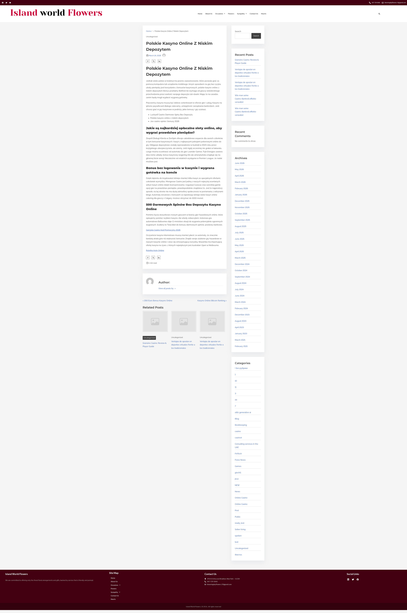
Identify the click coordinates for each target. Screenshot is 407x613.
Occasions (219, 14)
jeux (237, 479)
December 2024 (242, 264)
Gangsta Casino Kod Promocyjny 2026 (163, 230)
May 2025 (239, 245)
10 (236, 381)
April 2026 (239, 176)
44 (236, 400)
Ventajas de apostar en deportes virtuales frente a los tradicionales (183, 344)
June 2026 (239, 163)
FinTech (238, 454)
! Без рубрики (241, 368)
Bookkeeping (241, 425)
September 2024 (242, 277)
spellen (238, 536)
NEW (237, 485)
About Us (208, 14)
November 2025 (242, 207)
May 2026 (239, 169)
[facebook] (147, 61)
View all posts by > (167, 288)
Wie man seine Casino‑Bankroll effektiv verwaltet (245, 98)
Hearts (263, 14)
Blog (237, 419)
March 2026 (240, 182)
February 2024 (241, 308)
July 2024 (239, 289)
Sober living (240, 529)
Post (237, 510)
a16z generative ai (243, 412)
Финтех (238, 555)
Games (238, 466)
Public (237, 517)
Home (200, 14)
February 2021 (241, 346)
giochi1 (238, 472)
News (237, 491)
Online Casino (241, 498)
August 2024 (240, 283)
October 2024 (241, 270)
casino (238, 431)
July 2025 (239, 232)
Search (238, 31)
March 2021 (240, 340)
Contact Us (254, 14)
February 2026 (241, 188)
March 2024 (240, 302)
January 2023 (241, 333)
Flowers (231, 14)
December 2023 (242, 315)
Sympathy (241, 14)
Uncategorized (149, 338)
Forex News (240, 460)
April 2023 (239, 327)
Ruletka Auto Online (155, 250)
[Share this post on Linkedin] (159, 61)
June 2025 (239, 239)
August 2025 (240, 226)
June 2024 (239, 296)
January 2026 (241, 195)
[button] (220, 13)
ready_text (239, 523)
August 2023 (240, 321)
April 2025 (239, 251)
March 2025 (240, 258)
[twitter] (153, 61)
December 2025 (242, 201)
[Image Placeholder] (155, 323)
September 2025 (242, 220)
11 (235, 387)
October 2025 (241, 214)
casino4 (238, 438)
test (236, 542)
